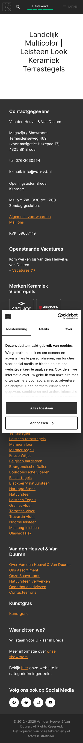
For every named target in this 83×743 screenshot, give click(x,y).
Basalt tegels (20, 477)
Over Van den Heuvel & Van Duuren (40, 564)
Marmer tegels (21, 450)
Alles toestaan (41, 408)
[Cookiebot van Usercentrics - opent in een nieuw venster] (58, 316)
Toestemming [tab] (16, 329)
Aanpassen (39, 423)
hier (24, 668)
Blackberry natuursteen (29, 483)
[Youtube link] (50, 702)
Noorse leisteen (22, 522)
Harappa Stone (22, 488)
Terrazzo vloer (22, 511)
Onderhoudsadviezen (27, 586)
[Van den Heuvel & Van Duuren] (7, 7)
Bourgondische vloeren (29, 472)
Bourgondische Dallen (28, 466)
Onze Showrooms (24, 575)
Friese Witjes (20, 455)
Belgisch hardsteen (25, 461)
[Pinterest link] (26, 702)
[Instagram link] (38, 702)
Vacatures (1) (23, 270)
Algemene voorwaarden (30, 216)
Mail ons (16, 222)
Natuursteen (19, 494)
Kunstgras (18, 613)
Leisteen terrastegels (27, 438)
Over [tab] (68, 329)
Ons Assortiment (23, 570)
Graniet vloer (20, 505)
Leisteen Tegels (22, 499)
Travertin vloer (22, 516)
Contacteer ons (22, 592)
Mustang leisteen (24, 527)
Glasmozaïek (20, 533)
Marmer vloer (21, 444)
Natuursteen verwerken (29, 581)
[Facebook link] (14, 702)
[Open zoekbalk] (18, 7)
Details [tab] (43, 329)
